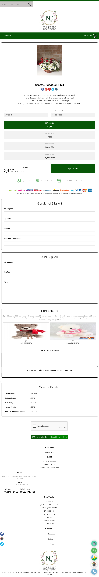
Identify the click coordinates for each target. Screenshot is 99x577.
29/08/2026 (49, 135)
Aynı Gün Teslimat (28, 181)
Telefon (7, 489)
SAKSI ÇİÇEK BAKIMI (49, 508)
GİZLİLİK (49, 517)
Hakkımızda (49, 452)
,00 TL (21, 394)
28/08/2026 (49, 125)
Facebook (52, 534)
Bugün (49, 126)
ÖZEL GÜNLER (49, 514)
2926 (31, 412)
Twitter (52, 544)
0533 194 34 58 (88, 36)
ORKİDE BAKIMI (49, 511)
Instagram (52, 539)
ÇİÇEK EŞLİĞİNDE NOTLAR (49, 505)
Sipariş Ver (73, 168)
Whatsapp (25, 489)
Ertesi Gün (49, 147)
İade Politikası (49, 465)
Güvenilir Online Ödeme (48, 181)
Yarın (49, 137)
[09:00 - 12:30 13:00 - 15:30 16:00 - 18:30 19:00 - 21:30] (73, 115)
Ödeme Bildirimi (49, 520)
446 (31, 402)
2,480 (16, 169)
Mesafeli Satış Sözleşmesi (49, 468)
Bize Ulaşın (50, 524)
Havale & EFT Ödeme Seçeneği (72, 181)
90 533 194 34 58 (27, 490)
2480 (31, 394)
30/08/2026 (49, 145)
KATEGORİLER (7, 36)
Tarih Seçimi (49, 154)
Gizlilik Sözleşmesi (49, 461)
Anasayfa (49, 501)
